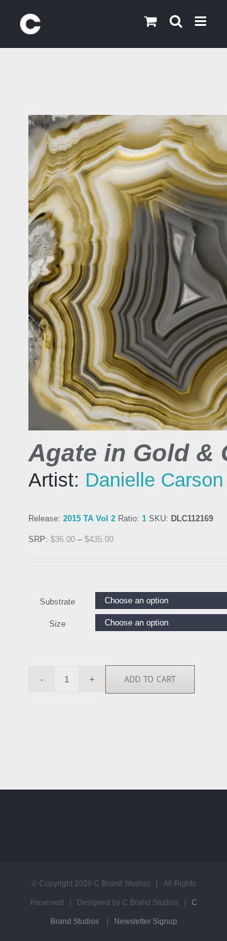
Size (57, 624)
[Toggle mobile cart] (150, 21)
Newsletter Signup (145, 921)
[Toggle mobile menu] (201, 21)
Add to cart (150, 679)
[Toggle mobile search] (176, 21)
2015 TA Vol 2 (89, 518)
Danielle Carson (154, 480)
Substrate (57, 602)
